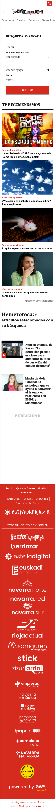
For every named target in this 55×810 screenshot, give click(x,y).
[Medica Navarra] (27, 696)
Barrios (21, 20)
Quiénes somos (25, 488)
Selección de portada (17, 52)
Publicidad (27, 492)
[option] (27, 12)
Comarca (33, 20)
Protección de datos (27, 503)
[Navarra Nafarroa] (27, 754)
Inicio (9, 488)
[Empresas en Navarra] (27, 684)
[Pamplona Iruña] (27, 742)
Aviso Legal (13, 499)
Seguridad (42, 499)
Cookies (28, 499)
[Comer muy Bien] (27, 707)
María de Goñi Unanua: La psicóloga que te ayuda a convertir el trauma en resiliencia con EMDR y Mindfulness (38, 391)
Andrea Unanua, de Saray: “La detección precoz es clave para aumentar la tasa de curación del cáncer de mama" (38, 355)
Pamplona (8, 20)
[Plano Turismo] (27, 719)
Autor (9, 75)
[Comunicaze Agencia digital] (27, 512)
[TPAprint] (27, 730)
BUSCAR (27, 90)
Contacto (43, 488)
